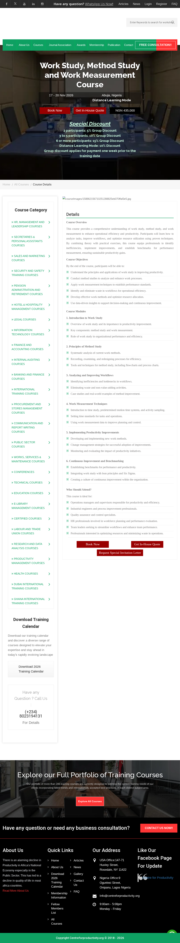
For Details (30, 723)
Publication (114, 44)
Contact (128, 44)
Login (148, 3)
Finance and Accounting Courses (27, 347)
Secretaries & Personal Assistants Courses (27, 241)
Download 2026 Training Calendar (31, 669)
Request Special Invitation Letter (120, 552)
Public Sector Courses (23, 444)
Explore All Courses (90, 801)
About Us (24, 44)
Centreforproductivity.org (87, 938)
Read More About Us (16, 890)
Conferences (23, 471)
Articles (123, 3)
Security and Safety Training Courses (28, 273)
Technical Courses (28, 482)
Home (9, 44)
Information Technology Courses (28, 332)
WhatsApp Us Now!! (99, 4)
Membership (96, 44)
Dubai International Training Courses (28, 586)
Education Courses (28, 493)
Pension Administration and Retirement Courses (27, 290)
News (136, 3)
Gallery (78, 874)
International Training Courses (25, 391)
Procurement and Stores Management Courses (27, 408)
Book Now (55, 110)
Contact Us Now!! (159, 828)
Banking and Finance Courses (28, 376)
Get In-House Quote (90, 110)
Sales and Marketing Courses (28, 258)
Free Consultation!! (155, 44)
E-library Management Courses (28, 505)
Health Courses (25, 573)
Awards (81, 44)
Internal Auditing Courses (26, 361)
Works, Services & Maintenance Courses (28, 459)
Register (161, 3)
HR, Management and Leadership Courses (28, 224)
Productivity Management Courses (28, 560)
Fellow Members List (57, 908)
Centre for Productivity (157, 877)
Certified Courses (27, 518)
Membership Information (58, 895)
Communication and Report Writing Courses (27, 427)
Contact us (79, 883)
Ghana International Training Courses (28, 601)
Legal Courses (24, 319)
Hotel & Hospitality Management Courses (28, 306)
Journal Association (60, 44)
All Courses (21, 184)
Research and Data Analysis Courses (27, 546)
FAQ (174, 3)
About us (57, 867)
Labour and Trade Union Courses (26, 531)
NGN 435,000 (125, 110)
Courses (38, 44)
